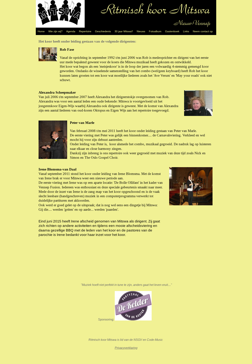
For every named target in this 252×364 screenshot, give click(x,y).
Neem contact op (203, 31)
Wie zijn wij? (55, 31)
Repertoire (85, 31)
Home (41, 31)
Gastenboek (172, 31)
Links (186, 31)
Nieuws (141, 31)
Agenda (70, 31)
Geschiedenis (103, 31)
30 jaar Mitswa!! (124, 31)
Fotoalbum (155, 31)
